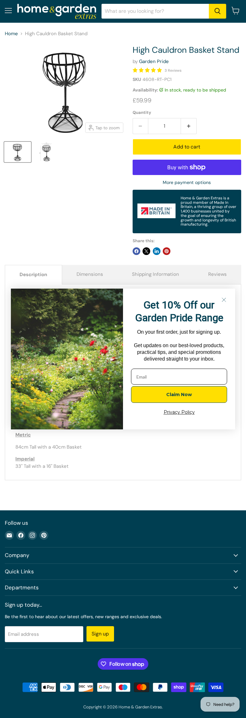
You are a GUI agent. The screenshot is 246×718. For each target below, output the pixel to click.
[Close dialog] (224, 300)
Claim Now (179, 394)
